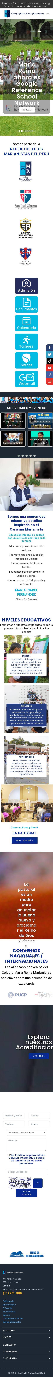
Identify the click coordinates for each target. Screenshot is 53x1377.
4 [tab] (27, 131)
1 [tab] (19, 131)
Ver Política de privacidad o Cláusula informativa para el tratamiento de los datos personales (27, 1159)
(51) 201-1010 (12, 1293)
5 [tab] (30, 131)
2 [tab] (22, 131)
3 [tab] (25, 131)
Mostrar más (24, 840)
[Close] (49, 4)
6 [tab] (33, 131)
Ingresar (27, 109)
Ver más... (39, 1056)
